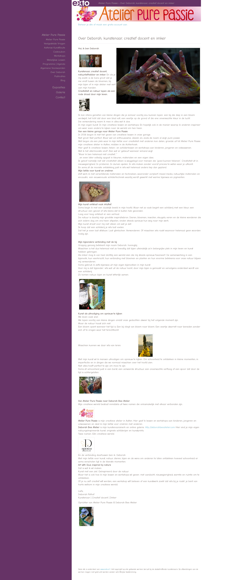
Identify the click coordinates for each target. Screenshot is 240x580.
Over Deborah (57, 72)
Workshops (59, 55)
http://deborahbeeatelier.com (160, 427)
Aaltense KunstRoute (54, 47)
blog (63, 80)
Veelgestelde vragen (54, 43)
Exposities (58, 87)
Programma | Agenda (54, 64)
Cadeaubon (59, 51)
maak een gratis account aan (111, 24)
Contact (60, 97)
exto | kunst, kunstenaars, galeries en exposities (81, 3)
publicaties (59, 76)
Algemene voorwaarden (52, 68)
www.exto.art (105, 569)
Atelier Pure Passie (108, 3)
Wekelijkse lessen (56, 60)
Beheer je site (85, 24)
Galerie (60, 92)
